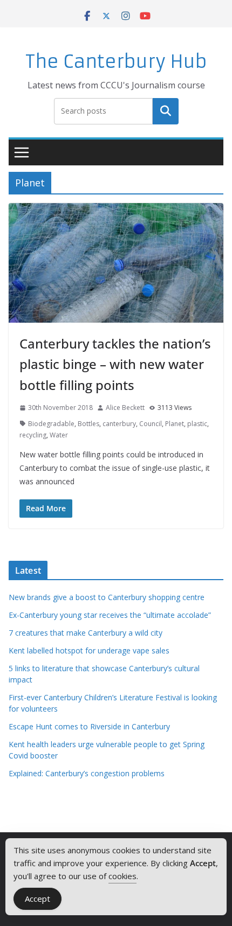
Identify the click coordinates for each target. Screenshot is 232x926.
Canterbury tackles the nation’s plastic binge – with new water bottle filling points (115, 364)
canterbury (119, 423)
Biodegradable (51, 423)
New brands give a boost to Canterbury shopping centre (106, 597)
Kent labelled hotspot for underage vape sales (89, 650)
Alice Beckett (125, 407)
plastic (197, 423)
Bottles (88, 423)
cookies (122, 876)
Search (166, 111)
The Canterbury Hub (116, 62)
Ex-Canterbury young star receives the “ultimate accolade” (110, 615)
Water (59, 435)
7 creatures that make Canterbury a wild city (85, 633)
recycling (32, 435)
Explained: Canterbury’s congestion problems (87, 773)
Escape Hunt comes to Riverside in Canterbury (89, 726)
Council (150, 423)
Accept (37, 898)
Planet (174, 423)
